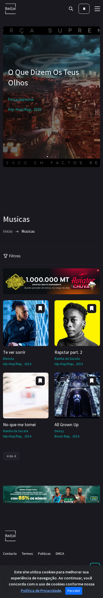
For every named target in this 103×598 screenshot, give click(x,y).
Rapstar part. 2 (68, 352)
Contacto (10, 553)
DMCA (60, 553)
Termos (27, 553)
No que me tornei (19, 424)
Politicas (44, 553)
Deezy (59, 431)
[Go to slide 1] (47, 156)
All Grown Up (66, 424)
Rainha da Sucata (67, 358)
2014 (27, 364)
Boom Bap (62, 436)
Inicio (7, 231)
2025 (38, 109)
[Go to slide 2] (51, 156)
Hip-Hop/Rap (19, 109)
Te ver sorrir (14, 352)
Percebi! (74, 590)
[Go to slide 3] (55, 156)
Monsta (8, 358)
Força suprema (21, 99)
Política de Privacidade (41, 590)
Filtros (14, 255)
